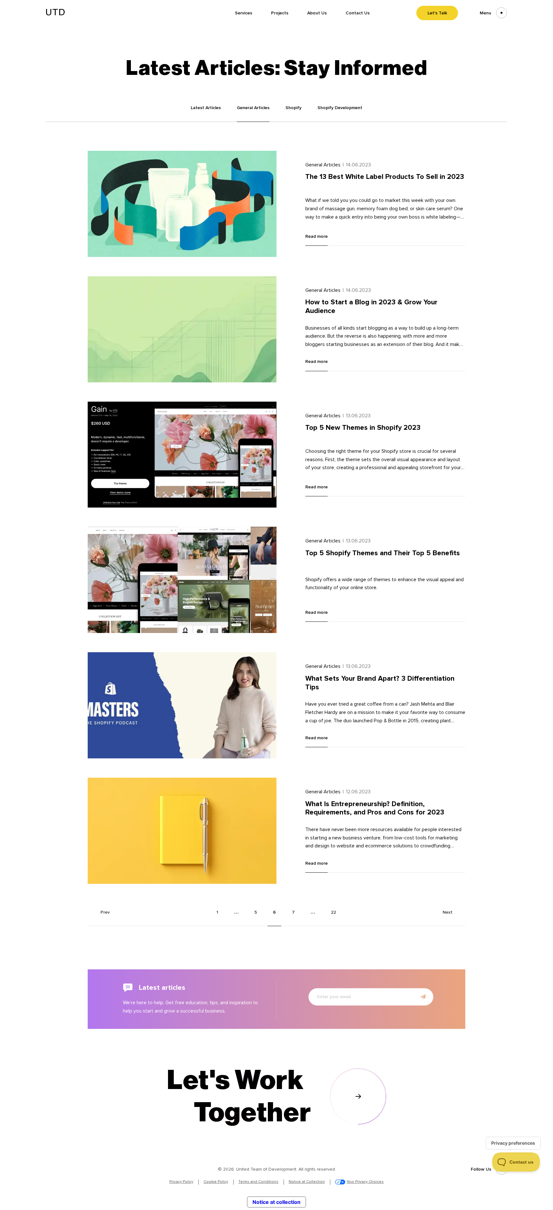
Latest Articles (206, 107)
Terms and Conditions (258, 1182)
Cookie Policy (216, 1182)
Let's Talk (437, 13)
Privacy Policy (181, 1182)
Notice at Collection (307, 1182)
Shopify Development (339, 107)
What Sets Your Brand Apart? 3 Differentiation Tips (379, 682)
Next (448, 912)
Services (243, 13)
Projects (279, 13)
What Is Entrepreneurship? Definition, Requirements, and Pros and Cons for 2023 (374, 808)
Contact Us (358, 13)
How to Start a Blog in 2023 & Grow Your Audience (371, 306)
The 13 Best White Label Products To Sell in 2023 (384, 176)
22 (333, 912)
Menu (485, 13)
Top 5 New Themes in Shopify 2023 (363, 427)
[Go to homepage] (55, 14)
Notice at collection (276, 1202)
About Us (317, 13)
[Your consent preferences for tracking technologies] (513, 1143)
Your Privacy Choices (365, 1182)
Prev (105, 912)
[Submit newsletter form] (423, 996)
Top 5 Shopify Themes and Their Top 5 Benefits (382, 553)
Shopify (293, 107)
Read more (316, 236)
